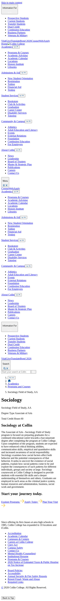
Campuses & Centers (18, 539)
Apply (47, 41)
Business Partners (16, 32)
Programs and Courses (19, 386)
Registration (14, 81)
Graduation (13, 107)
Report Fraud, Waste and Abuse (24, 579)
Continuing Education (19, 29)
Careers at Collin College (20, 542)
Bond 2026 (25, 41)
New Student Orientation (20, 78)
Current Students (16, 21)
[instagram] (10, 594)
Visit (3, 41)
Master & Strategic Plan (20, 164)
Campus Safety (15, 547)
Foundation (13, 138)
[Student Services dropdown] (21, 95)
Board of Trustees (17, 161)
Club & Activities (16, 104)
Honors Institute (16, 64)
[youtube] (14, 594)
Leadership (13, 158)
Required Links (15, 582)
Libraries (12, 67)
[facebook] (2, 594)
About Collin (8, 150)
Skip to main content (11, 2)
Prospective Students (18, 18)
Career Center (15, 110)
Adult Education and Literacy (23, 130)
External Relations (17, 135)
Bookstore (13, 101)
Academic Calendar (18, 58)
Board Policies (15, 570)
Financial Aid (14, 87)
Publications (14, 167)
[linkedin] (17, 594)
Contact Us (13, 173)
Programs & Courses (18, 52)
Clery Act (12, 544)
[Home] (9, 380)
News (11, 155)
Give (8, 41)
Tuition (11, 84)
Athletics (12, 127)
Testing (11, 90)
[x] (6, 594)
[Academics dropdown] (16, 47)
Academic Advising (18, 55)
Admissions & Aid (10, 72)
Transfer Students (16, 24)
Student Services (9, 95)
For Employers (15, 144)
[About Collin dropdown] (18, 150)
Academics (6, 46)
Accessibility (14, 573)
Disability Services (17, 112)
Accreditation (14, 533)
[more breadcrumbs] (12, 377)
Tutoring (12, 115)
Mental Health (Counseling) (22, 553)
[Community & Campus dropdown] (28, 121)
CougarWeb (37, 41)
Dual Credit (14, 26)
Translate (15, 41)
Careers (11, 170)
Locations (13, 61)
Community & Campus (13, 121)
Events (11, 133)
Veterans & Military (18, 35)
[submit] (33, 372)
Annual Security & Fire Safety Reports (27, 576)
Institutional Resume (18, 556)
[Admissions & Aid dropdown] (23, 72)
